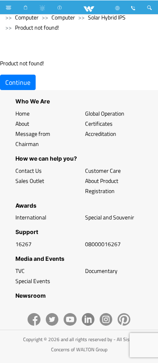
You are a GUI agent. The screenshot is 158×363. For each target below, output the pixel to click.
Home (22, 113)
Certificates (99, 123)
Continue (17, 82)
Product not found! (37, 27)
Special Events (32, 281)
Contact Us (28, 170)
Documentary (101, 270)
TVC (20, 270)
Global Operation (104, 113)
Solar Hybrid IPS (107, 17)
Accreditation (100, 133)
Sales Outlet (29, 180)
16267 (23, 244)
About (22, 123)
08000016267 (103, 244)
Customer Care (103, 170)
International (30, 217)
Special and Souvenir (109, 217)
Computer (26, 17)
